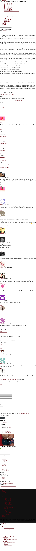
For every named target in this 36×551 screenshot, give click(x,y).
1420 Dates (7, 422)
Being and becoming (11, 428)
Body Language (3, 136)
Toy (5, 426)
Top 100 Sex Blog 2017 (7, 8)
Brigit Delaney (2, 233)
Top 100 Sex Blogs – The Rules (9, 2)
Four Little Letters (3, 143)
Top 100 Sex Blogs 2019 (8, 6)
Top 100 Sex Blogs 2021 (8, 4)
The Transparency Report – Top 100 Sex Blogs (11, 11)
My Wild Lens (4, 466)
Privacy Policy (6, 14)
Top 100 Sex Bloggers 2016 (8, 9)
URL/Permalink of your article (4, 415)
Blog (2, 0)
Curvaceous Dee (2, 267)
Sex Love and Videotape (5, 470)
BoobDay (5, 17)
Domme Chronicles (5, 461)
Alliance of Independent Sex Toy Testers (10, 13)
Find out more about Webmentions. (24, 413)
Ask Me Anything (6, 506)
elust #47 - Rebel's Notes (3, 332)
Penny (1, 300)
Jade (0, 177)
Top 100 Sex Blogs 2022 (8, 3)
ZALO (3, 426)
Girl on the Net (4, 465)
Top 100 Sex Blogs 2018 (8, 7)
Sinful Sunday (6, 18)
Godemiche (3, 477)
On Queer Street (4, 469)
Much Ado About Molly (5, 12)
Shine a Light (2, 139)
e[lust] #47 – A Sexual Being (4, 340)
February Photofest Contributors (9, 16)
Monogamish (2, 150)
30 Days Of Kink (6, 22)
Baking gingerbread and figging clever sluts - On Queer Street (9, 379)
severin (1, 242)
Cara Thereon (4, 459)
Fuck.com (3, 479)
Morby (1, 204)
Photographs (4, 23)
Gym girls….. (11, 427)
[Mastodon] (0, 524)
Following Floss (4, 464)
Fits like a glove (3, 153)
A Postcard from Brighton (4, 167)
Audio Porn (4, 24)
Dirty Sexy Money (3, 146)
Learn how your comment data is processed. (17, 408)
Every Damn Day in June (8, 19)
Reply (1, 186)
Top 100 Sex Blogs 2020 (8, 5)
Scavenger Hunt (6, 20)
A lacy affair (2, 157)
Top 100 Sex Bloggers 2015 (8, 10)
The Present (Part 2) (3, 160)
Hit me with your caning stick (5, 164)
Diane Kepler (2, 323)
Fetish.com (3, 478)
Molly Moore (4, 30)
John (0, 216)
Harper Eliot (2, 278)
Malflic (1, 256)
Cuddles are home (7, 431)
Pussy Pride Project (7, 21)
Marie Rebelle (2, 311)
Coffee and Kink (4, 460)
